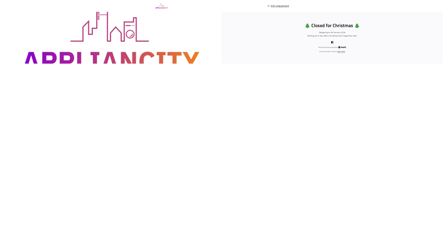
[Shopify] (342, 47)
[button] (278, 6)
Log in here (341, 51)
